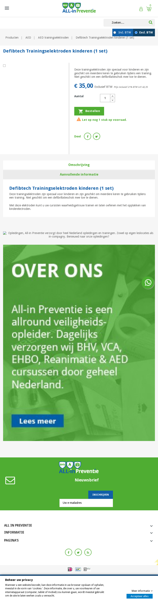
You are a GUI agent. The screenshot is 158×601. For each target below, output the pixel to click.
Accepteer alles (140, 596)
